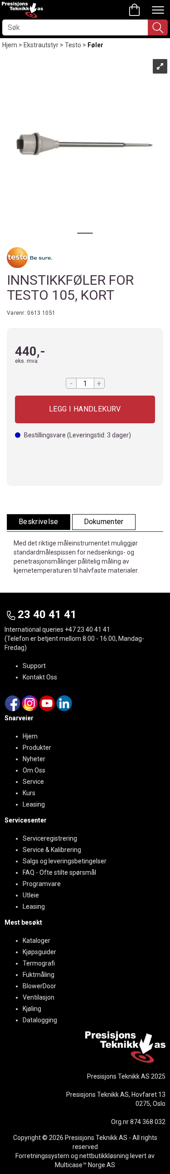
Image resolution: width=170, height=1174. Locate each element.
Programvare (42, 883)
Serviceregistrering (50, 838)
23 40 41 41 (47, 614)
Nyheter (34, 759)
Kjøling (32, 1008)
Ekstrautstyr (41, 45)
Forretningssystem (42, 1155)
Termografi (39, 963)
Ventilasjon (38, 997)
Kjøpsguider (39, 952)
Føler (95, 45)
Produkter (37, 747)
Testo (73, 45)
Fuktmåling (38, 974)
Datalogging (40, 1020)
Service (33, 781)
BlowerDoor (39, 986)
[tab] (38, 522)
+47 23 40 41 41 (87, 629)
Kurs (29, 793)
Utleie (31, 895)
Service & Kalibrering (52, 849)
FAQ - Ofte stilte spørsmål (59, 872)
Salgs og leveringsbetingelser (65, 861)
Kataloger (36, 940)
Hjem (9, 45)
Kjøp (85, 409)
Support (34, 665)
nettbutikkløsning (104, 1155)
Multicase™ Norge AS (85, 1165)
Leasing (34, 804)
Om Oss (34, 770)
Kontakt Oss (40, 677)
